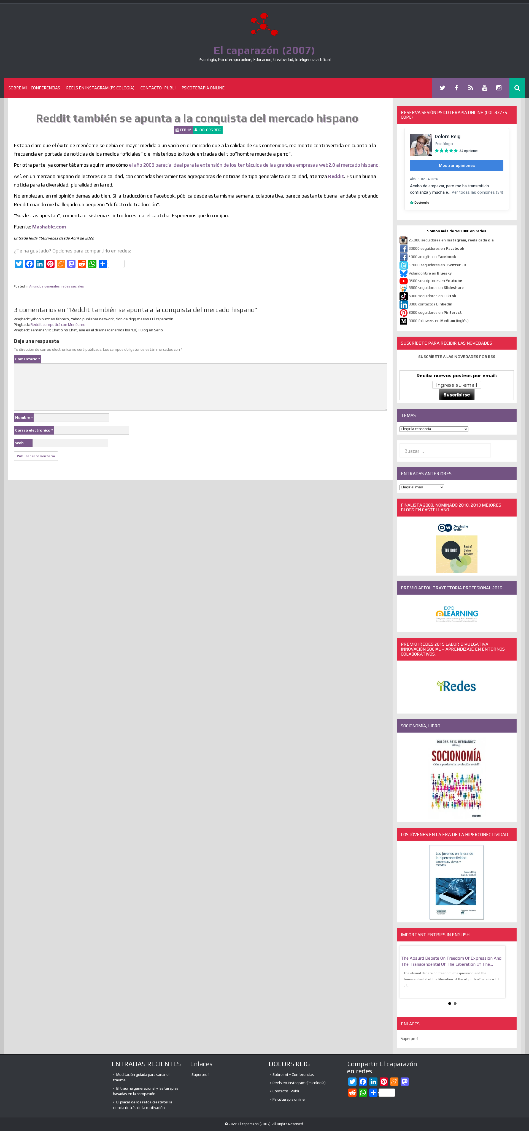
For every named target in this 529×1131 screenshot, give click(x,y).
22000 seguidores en (436, 248)
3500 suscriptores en (435, 280)
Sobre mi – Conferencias (34, 88)
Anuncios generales (44, 286)
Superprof (409, 1038)
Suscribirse (457, 394)
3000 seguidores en (435, 312)
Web (19, 443)
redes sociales (72, 286)
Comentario (27, 359)
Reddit (336, 176)
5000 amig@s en (432, 256)
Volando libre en (430, 273)
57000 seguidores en (437, 265)
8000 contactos (430, 304)
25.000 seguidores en (451, 240)
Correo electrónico (34, 430)
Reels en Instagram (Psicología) (100, 88)
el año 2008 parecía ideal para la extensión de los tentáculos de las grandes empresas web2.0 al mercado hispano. (254, 165)
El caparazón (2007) (264, 50)
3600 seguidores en (436, 287)
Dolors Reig (210, 130)
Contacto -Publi (158, 88)
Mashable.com (49, 227)
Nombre (24, 417)
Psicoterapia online (203, 88)
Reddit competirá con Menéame (58, 324)
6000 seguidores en (432, 296)
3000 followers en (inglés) (439, 320)
